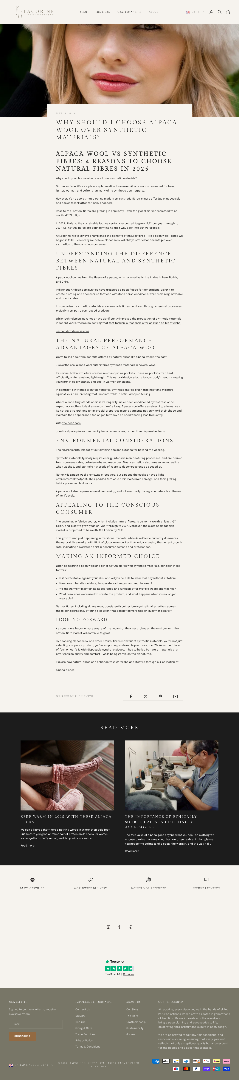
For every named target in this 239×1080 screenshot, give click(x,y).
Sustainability (134, 1028)
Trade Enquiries (85, 1034)
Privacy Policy (84, 1040)
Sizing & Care (83, 1028)
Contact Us (82, 1009)
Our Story (132, 1009)
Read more (28, 845)
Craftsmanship (129, 12)
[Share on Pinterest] (160, 696)
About (154, 12)
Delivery (80, 1016)
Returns (80, 1022)
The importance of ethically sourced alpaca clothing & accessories (161, 822)
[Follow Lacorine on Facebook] (119, 927)
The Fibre (102, 12)
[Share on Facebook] (130, 696)
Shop (84, 12)
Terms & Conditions (87, 1046)
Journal (131, 1034)
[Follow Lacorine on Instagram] (108, 927)
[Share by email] (175, 696)
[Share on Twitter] (145, 696)
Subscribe (22, 1036)
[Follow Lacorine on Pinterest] (131, 927)
